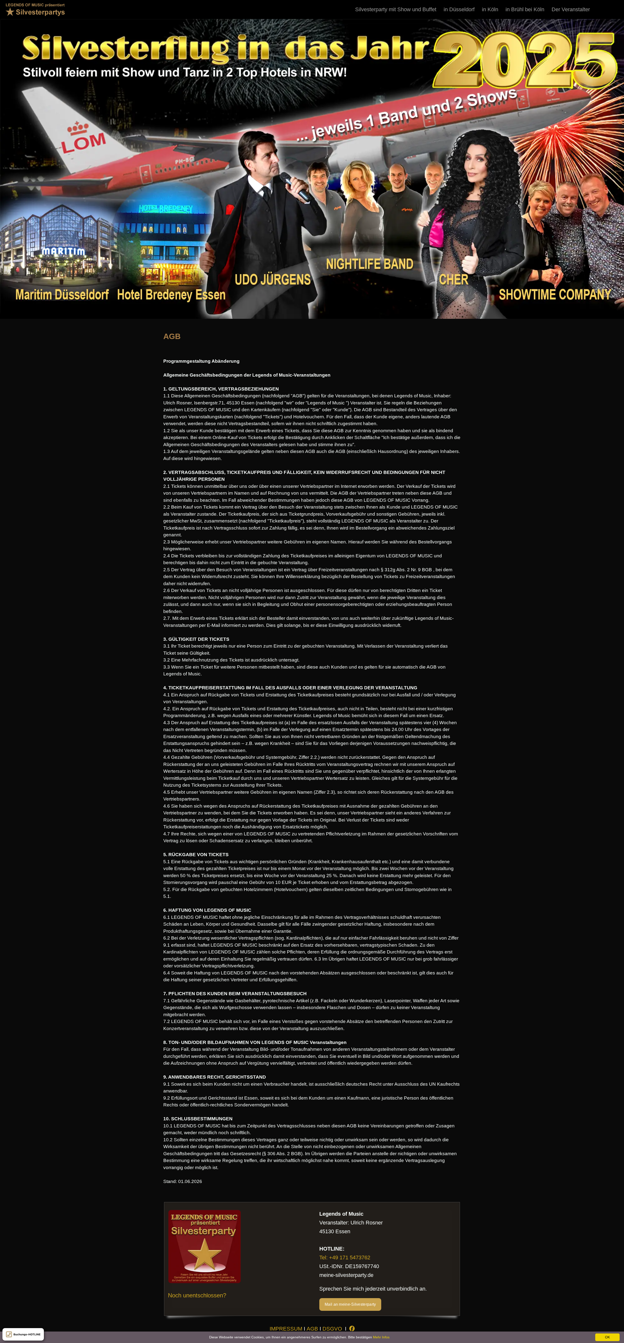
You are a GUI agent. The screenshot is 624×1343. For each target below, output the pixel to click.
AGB (312, 1329)
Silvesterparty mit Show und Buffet (395, 9)
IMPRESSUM (286, 1329)
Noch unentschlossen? (197, 1295)
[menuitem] (395, 9)
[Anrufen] (23, 1334)
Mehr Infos (381, 1337)
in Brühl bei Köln (525, 9)
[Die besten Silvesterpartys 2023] (35, 9)
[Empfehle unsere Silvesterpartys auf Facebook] (352, 1329)
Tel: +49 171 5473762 (344, 1257)
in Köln (490, 9)
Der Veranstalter (571, 9)
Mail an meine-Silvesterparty (350, 1304)
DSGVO (332, 1329)
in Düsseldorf (459, 9)
